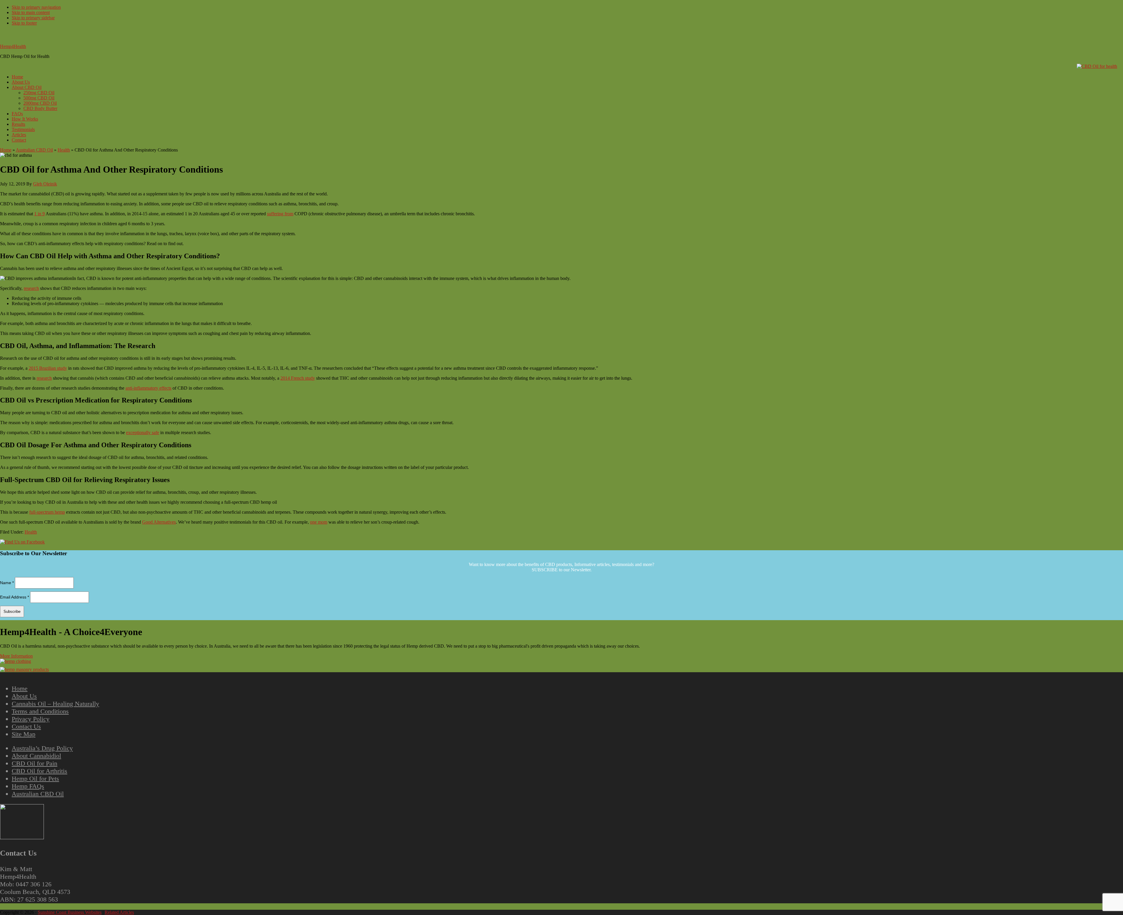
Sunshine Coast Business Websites (69, 912)
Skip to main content (31, 12)
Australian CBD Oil (34, 149)
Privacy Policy (30, 719)
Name (7, 582)
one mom (318, 522)
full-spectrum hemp (47, 512)
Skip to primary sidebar (33, 17)
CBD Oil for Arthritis (39, 771)
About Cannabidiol (36, 755)
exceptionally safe (142, 432)
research (31, 288)
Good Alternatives (159, 522)
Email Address (14, 597)
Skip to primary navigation (36, 7)
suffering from (280, 213)
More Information (16, 655)
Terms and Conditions (40, 711)
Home (5, 149)
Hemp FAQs (28, 786)
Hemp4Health (13, 46)
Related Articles (119, 912)
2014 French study (297, 378)
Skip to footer (24, 22)
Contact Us (26, 726)
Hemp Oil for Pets (35, 778)
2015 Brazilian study (48, 368)
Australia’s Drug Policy (42, 748)
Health (64, 149)
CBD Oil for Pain (34, 763)
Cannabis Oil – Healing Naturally (55, 703)
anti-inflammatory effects (148, 388)
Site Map (23, 734)
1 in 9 (39, 213)
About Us (24, 696)
